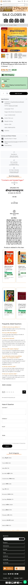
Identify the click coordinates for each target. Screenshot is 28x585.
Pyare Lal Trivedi (13, 105)
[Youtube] (17, 574)
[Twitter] (10, 574)
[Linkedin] (15, 574)
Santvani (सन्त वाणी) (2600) (8, 520)
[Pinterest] (12, 574)
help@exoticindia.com (7, 364)
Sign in (19, 1)
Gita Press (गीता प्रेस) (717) (7, 499)
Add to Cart (18, 93)
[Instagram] (14, 574)
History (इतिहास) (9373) (7, 509)
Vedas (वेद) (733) (5, 468)
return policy (5, 346)
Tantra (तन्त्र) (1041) (6, 463)
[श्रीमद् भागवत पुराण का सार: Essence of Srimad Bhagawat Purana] (9, 264)
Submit (7, 446)
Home (2, 25)
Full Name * (4, 418)
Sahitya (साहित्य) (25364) (7, 504)
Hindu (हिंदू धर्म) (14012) (6, 457)
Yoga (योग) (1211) (5, 489)
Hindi (7, 25)
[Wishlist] (22, 1)
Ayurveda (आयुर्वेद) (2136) (7, 473)
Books (4, 25)
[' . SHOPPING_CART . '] (24, 1)
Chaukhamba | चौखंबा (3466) (8, 478)
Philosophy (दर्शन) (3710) (7, 515)
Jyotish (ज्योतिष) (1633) (6, 483)
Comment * (5, 407)
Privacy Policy (22, 443)
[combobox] (14, 4)
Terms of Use (16, 443)
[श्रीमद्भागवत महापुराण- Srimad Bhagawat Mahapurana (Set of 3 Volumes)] (9, 302)
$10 (5, 81)
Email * (3, 426)
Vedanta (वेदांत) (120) (6, 525)
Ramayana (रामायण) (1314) (7, 494)
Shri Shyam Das (9, 307)
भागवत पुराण (15, 25)
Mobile (3, 435)
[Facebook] (8, 574)
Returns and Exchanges (11, 141)
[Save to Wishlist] (9, 66)
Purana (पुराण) (11, 25)
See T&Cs (16, 157)
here (13, 370)
